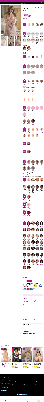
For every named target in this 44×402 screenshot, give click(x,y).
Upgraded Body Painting (26, 194)
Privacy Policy (35, 381)
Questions (35, 384)
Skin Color (24, 20)
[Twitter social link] (4, 390)
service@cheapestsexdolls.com (5, 387)
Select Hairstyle (25, 45)
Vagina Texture (25, 103)
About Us (35, 380)
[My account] (43, 3)
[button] (9, 348)
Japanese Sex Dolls (14, 381)
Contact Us (35, 378)
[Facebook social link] (2, 390)
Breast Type (24, 86)
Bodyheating (25, 210)
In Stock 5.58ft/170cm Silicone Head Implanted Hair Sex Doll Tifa (37, 364)
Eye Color (24, 29)
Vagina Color (24, 157)
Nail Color (24, 52)
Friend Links (24, 384)
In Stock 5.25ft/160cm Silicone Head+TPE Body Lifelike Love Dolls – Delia (27, 364)
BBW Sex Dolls (14, 380)
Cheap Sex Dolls (14, 377)
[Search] (39, 3)
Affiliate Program (25, 377)
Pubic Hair (24, 126)
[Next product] (42, 5)
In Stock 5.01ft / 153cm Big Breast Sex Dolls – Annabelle (16, 364)
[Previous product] (41, 5)
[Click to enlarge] (2, 34)
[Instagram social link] (6, 390)
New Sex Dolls (13, 378)
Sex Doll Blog (24, 381)
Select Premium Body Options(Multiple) (28, 172)
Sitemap (13, 384)
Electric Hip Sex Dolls (28, 5)
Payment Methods (25, 378)
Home (23, 5)
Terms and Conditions (37, 377)
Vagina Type (24, 118)
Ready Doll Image (25, 380)
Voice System (25, 202)
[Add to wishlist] (9, 350)
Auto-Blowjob (25, 148)
